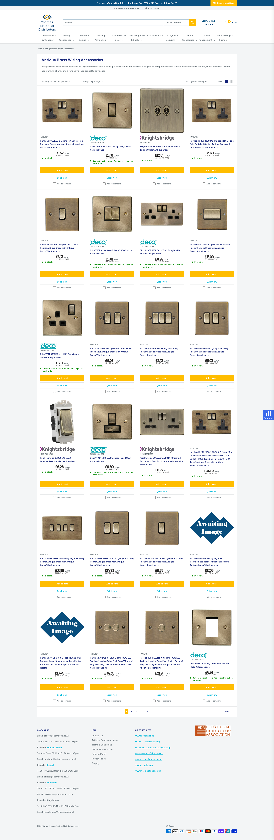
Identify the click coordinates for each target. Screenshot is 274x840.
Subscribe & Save (225, 3)
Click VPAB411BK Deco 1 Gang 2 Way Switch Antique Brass (110, 148)
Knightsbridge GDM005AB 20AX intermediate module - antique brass (58, 459)
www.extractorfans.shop (147, 741)
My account (208, 24)
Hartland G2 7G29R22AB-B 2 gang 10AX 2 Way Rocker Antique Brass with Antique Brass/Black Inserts (112, 561)
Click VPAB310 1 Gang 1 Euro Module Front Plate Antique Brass (210, 665)
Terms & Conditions (102, 744)
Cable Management (205, 37)
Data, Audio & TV (154, 35)
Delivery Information (102, 749)
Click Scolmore (97, 142)
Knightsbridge (146, 142)
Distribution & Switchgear (49, 37)
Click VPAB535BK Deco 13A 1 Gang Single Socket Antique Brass (59, 356)
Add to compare (64, 183)
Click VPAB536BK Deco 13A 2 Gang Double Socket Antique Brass (160, 252)
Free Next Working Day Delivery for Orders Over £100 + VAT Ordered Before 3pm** (137, 3)
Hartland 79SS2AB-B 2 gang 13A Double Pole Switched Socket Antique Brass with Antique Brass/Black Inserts (62, 144)
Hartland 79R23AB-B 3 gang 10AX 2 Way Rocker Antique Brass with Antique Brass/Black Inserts (159, 351)
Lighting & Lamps (84, 37)
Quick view (62, 177)
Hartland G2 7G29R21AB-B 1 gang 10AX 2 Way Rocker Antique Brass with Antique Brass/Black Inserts (161, 561)
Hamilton (44, 137)
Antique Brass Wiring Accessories (59, 48)
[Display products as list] (231, 81)
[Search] (192, 22)
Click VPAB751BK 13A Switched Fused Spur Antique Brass (110, 459)
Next (226, 711)
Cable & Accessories (188, 37)
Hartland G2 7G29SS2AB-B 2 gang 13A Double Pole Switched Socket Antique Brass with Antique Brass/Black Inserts (212, 144)
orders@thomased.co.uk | (131, 8)
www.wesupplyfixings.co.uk (149, 753)
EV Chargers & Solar (119, 37)
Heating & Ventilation (100, 37)
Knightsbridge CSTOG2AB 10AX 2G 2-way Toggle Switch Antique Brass (160, 148)
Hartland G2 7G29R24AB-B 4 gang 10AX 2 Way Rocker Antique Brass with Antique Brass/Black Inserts (62, 561)
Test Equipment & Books (137, 37)
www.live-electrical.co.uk (148, 770)
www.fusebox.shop (144, 735)
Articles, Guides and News (105, 740)
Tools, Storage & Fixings (224, 37)
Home (39, 48)
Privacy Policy (99, 758)
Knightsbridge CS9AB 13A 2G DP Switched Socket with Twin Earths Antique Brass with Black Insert (161, 461)
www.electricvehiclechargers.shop (153, 747)
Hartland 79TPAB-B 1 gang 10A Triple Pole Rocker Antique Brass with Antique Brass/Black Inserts (210, 248)
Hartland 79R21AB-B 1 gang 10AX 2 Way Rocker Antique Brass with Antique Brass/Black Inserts (58, 248)
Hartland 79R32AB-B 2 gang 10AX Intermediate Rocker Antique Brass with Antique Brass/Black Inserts (209, 561)
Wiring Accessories (65, 37)
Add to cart (62, 170)
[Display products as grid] (226, 81)
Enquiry (95, 763)
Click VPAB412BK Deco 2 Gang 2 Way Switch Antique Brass (111, 252)
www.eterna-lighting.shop (148, 759)
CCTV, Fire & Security (172, 37)
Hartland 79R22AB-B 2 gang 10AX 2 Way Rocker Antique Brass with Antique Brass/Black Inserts (209, 351)
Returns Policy (99, 753)
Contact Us (97, 735)
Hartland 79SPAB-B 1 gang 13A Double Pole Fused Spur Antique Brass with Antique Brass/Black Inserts (111, 351)
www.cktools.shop (144, 764)
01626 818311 (154, 8)
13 (147, 711)
